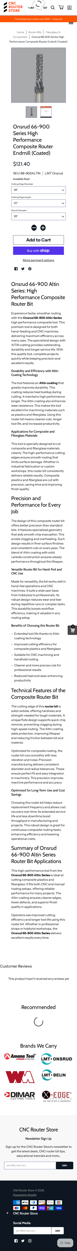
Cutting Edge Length (21, 197)
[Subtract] (34, 228)
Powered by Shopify (25, 1195)
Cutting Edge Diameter (22, 184)
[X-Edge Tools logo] (56, 1096)
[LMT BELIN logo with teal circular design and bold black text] (56, 1075)
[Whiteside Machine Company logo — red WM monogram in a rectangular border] (20, 1077)
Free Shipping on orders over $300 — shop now (39, 19)
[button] (53, 7)
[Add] (43, 228)
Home (20, 32)
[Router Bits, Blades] (20, 1095)
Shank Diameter (19, 210)
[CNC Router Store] (13, 7)
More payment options (38, 260)
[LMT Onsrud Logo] (56, 1059)
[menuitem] (53, 7)
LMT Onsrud (54, 173)
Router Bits (34, 32)
